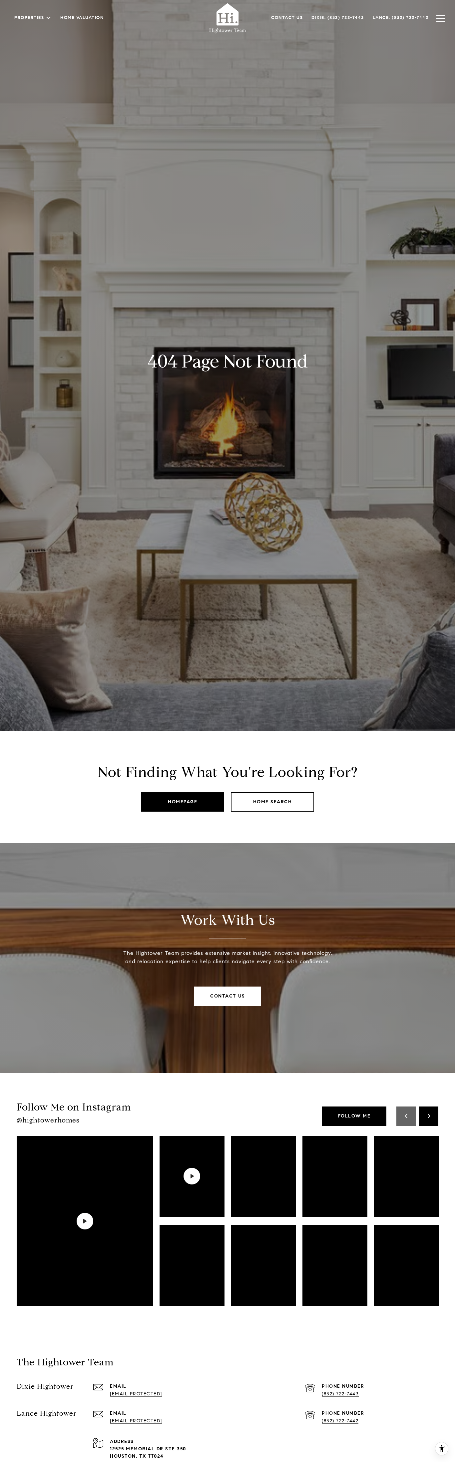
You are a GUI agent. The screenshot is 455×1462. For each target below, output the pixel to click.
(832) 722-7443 (340, 1394)
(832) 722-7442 (340, 1421)
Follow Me (354, 1116)
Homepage (182, 802)
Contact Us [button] (227, 996)
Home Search (272, 802)
